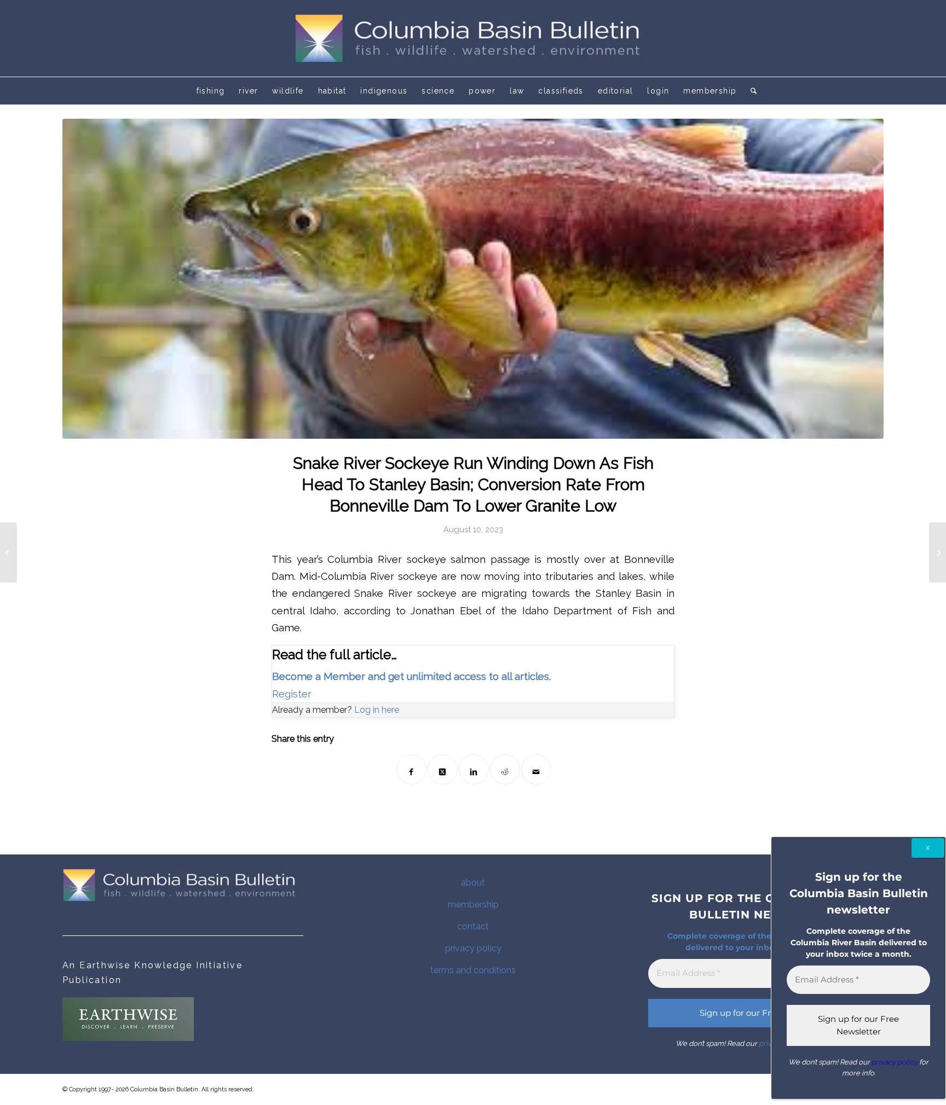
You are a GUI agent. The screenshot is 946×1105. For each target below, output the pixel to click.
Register (292, 694)
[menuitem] (210, 90)
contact (473, 926)
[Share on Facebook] (411, 769)
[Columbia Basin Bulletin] (473, 38)
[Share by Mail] (536, 769)
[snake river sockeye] (473, 279)
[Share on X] (443, 769)
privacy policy (473, 948)
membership (473, 904)
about (473, 882)
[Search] (750, 90)
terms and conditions (473, 970)
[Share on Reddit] (505, 769)
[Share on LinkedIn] (474, 769)
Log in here (376, 710)
